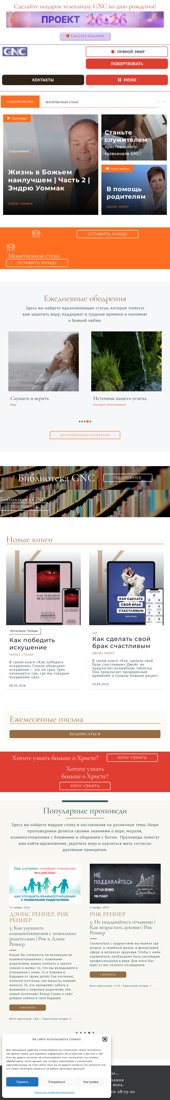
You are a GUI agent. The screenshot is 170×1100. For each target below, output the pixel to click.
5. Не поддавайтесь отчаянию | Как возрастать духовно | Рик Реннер (122, 927)
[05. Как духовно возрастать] (125, 865)
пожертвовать (127, 63)
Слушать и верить (29, 398)
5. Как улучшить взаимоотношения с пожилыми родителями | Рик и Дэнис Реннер (42, 936)
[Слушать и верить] (43, 334)
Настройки (90, 1082)
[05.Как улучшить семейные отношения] (44, 865)
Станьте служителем (126, 136)
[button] (105, 1039)
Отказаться (56, 1082)
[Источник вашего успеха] (126, 334)
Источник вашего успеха (120, 398)
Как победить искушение (32, 643)
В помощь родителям (126, 192)
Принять (22, 1082)
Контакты (43, 80)
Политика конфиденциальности (55, 1092)
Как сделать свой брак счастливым (121, 642)
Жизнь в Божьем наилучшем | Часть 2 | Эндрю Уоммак (49, 180)
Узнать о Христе (59, 102)
